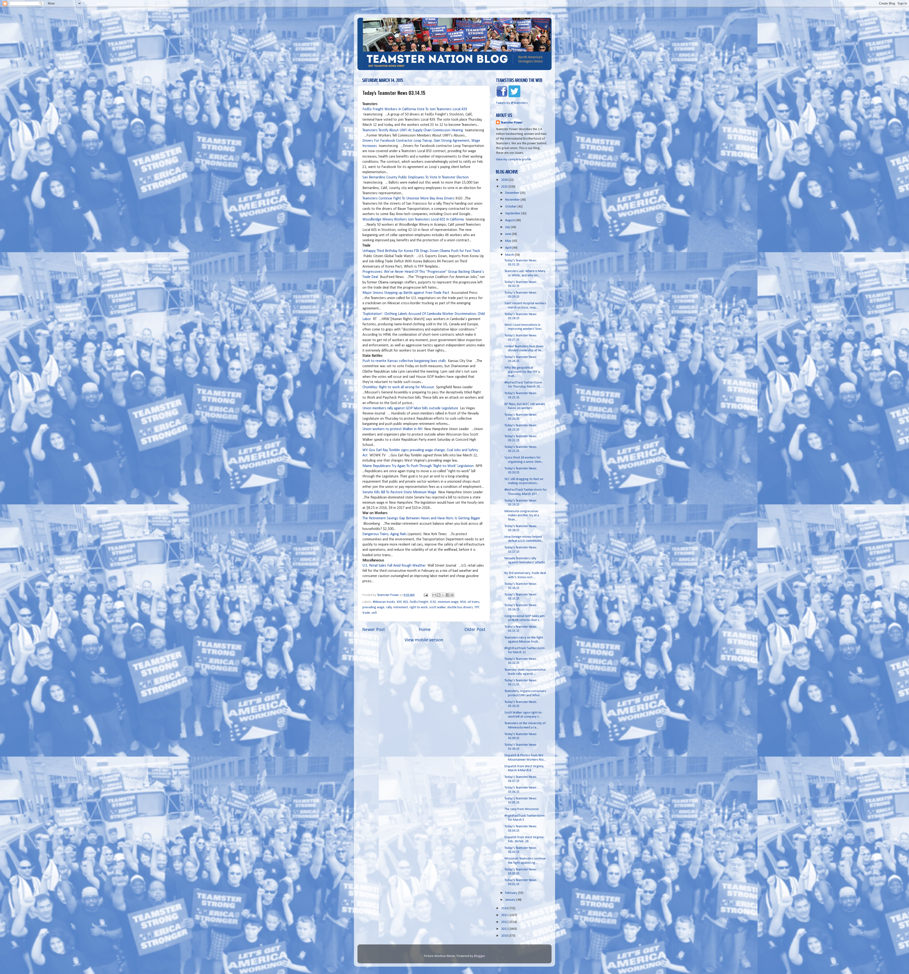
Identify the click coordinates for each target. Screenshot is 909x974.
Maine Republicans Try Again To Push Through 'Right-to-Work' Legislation (418, 466)
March (510, 255)
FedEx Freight (419, 602)
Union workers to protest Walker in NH (392, 429)
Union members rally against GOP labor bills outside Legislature (410, 408)
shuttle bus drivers (460, 607)
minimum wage (448, 602)
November (513, 200)
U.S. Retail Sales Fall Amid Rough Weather (394, 566)
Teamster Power (512, 122)
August (510, 220)
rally (389, 607)
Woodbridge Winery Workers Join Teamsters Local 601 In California (413, 219)
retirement (400, 607)
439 (399, 602)
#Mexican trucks (384, 602)
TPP (476, 607)
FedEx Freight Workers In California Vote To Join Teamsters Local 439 (414, 109)
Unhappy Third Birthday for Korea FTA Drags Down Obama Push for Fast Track (421, 251)
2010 (504, 936)
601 (405, 602)
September (513, 213)
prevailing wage (373, 607)
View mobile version (424, 640)
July (508, 227)
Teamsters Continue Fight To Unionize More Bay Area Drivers (408, 198)
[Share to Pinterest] (452, 595)
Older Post (474, 629)
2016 (504, 180)
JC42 (433, 602)
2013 (504, 915)
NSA (463, 602)
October (511, 206)
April (508, 248)
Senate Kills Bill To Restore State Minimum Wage (399, 492)
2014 (504, 908)
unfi (374, 613)
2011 (504, 929)
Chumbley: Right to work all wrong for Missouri (398, 387)
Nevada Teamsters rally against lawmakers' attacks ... (524, 563)
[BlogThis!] (438, 595)
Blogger (479, 956)
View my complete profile (513, 159)
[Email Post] (425, 595)
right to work (419, 607)
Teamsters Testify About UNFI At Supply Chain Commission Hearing (412, 130)
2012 (504, 922)
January (510, 900)
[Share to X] (443, 595)
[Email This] (434, 595)
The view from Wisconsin (521, 809)
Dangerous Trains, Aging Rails (384, 534)
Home (425, 629)
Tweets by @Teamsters (512, 103)
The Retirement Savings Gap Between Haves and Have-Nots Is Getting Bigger (421, 518)
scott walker (437, 607)
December (512, 193)
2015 (504, 187)
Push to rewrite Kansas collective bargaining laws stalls (404, 361)
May (508, 241)
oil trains (473, 602)
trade (366, 613)
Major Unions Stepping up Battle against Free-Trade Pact (405, 293)
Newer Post (373, 629)
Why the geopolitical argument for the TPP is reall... (522, 372)
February (511, 893)
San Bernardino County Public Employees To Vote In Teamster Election (415, 177)
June (508, 234)
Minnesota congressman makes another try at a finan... (521, 515)
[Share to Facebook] (447, 595)
